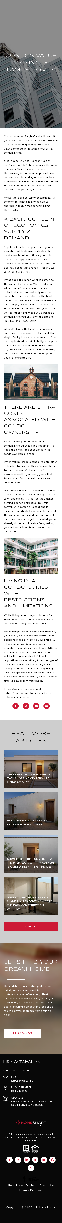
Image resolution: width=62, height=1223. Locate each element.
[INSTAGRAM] (18, 1160)
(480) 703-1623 (19, 1090)
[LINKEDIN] (27, 1160)
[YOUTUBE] (44, 1160)
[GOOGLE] (52, 1160)
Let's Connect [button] (22, 1033)
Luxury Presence (31, 1190)
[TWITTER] (35, 1160)
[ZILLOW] (31, 1168)
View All (31, 926)
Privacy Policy (46, 1207)
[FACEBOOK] (9, 1160)
